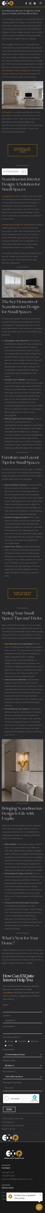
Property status (9, 1060)
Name (6, 1005)
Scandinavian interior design (14, 70)
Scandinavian (8, 196)
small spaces (29, 224)
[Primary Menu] (40, 3)
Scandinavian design (11, 224)
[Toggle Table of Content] (22, 172)
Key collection (9, 1071)
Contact (7, 1016)
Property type (9, 1049)
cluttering (37, 731)
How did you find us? (12, 1037)
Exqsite (7, 112)
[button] (22, 150)
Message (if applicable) (12, 1082)
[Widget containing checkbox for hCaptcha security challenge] (21, 1098)
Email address (9, 1026)
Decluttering (11, 644)
